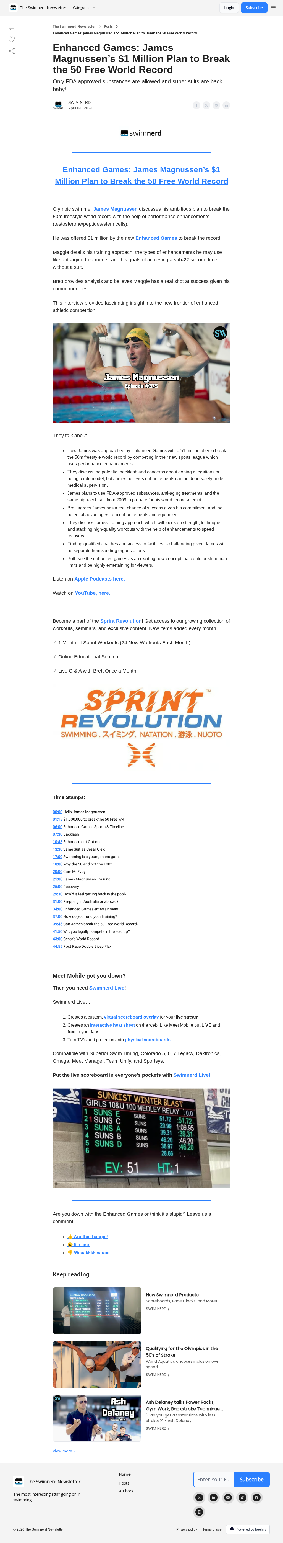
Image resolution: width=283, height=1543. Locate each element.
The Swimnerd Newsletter (74, 26)
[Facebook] (257, 1498)
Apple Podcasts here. (99, 579)
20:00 (57, 871)
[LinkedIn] (214, 1498)
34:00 (57, 909)
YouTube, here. (92, 593)
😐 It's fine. (78, 1244)
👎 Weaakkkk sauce (88, 1252)
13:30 (57, 849)
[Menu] (273, 7)
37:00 (57, 916)
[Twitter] (199, 1498)
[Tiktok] (242, 1498)
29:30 (57, 894)
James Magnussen (115, 209)
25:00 (57, 886)
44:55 (57, 946)
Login (229, 7)
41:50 (57, 931)
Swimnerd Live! (192, 1075)
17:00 (57, 856)
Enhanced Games (156, 238)
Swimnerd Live (106, 988)
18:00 (57, 864)
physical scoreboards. (148, 1039)
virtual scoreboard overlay (131, 1017)
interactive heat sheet (112, 1025)
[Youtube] (228, 1498)
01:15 (57, 819)
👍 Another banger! (87, 1236)
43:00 (57, 939)
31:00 (57, 901)
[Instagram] (199, 1512)
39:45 (57, 924)
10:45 (57, 841)
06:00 (57, 827)
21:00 (57, 879)
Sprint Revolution (120, 621)
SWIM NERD (79, 102)
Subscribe (254, 7)
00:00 (57, 812)
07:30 (57, 834)
